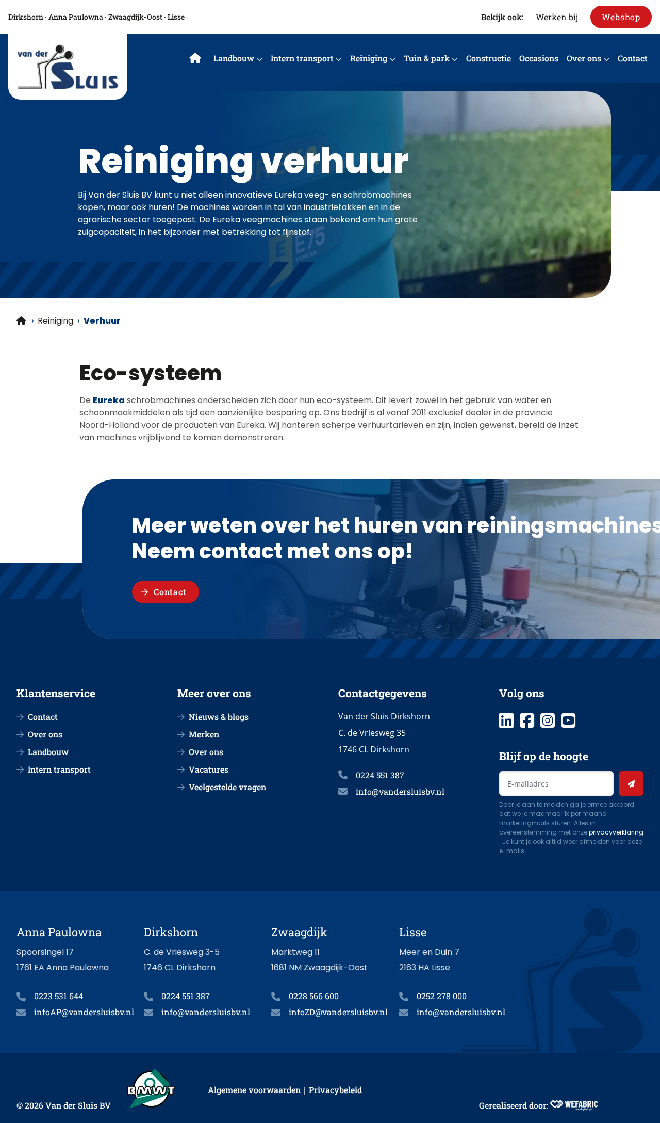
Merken (204, 734)
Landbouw (233, 58)
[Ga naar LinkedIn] (506, 720)
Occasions (538, 58)
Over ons (584, 58)
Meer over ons (214, 693)
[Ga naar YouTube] (568, 720)
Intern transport (302, 58)
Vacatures (208, 769)
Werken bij (557, 16)
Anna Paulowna (75, 17)
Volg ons (521, 693)
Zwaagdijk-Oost (135, 17)
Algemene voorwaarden (254, 1089)
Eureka (109, 400)
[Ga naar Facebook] (527, 720)
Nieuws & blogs (219, 716)
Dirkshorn (25, 17)
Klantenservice (55, 693)
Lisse (176, 17)
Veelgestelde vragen (227, 786)
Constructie (488, 58)
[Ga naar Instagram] (547, 720)
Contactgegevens (382, 693)
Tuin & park (427, 58)
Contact (633, 58)
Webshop (621, 16)
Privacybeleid (335, 1089)
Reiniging (368, 58)
